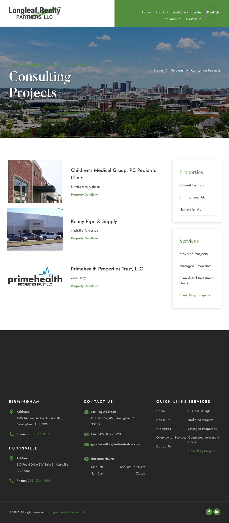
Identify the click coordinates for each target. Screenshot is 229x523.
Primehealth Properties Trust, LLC (107, 268)
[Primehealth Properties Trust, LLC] (35, 276)
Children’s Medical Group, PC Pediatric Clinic (113, 174)
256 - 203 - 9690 (39, 480)
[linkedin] (216, 512)
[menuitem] (144, 12)
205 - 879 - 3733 (39, 434)
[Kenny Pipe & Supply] (35, 229)
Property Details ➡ (84, 194)
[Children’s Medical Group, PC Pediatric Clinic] (35, 181)
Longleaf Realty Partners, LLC (67, 512)
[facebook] (209, 512)
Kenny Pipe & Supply (94, 221)
